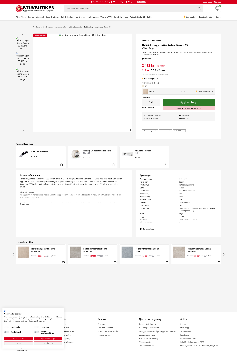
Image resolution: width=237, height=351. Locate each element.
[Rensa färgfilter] (146, 86)
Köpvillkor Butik (63, 335)
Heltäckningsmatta (75, 27)
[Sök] (199, 8)
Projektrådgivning (146, 345)
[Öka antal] (158, 102)
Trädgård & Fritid (137, 17)
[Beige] (143, 86)
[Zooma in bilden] (129, 129)
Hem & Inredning (121, 17)
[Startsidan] (35, 8)
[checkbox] (6, 327)
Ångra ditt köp (63, 327)
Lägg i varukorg (188, 102)
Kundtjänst (61, 324)
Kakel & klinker (52, 17)
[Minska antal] (144, 102)
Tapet (23, 17)
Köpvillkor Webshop (65, 342)
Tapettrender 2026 (188, 338)
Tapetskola (184, 335)
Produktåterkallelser (65, 331)
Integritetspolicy (63, 338)
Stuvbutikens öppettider (108, 331)
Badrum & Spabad (36, 17)
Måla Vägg (184, 327)
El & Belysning (93, 17)
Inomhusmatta (60, 27)
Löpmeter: (146, 98)
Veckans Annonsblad (107, 327)
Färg (18, 17)
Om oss (101, 324)
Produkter (37, 27)
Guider (183, 324)
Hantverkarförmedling (148, 338)
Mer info (147, 59)
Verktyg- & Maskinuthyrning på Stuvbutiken (157, 331)
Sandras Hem (185, 331)
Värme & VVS (106, 17)
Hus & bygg (80, 17)
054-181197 (141, 2)
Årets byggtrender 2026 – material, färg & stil (199, 345)
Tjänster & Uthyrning (148, 324)
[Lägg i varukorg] (61, 165)
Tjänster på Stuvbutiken (149, 327)
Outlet (149, 17)
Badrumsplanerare (147, 335)
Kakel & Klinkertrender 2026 (192, 342)
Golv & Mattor (67, 17)
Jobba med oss (104, 335)
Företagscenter (145, 342)
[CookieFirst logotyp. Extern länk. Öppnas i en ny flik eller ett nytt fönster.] (5, 311)
